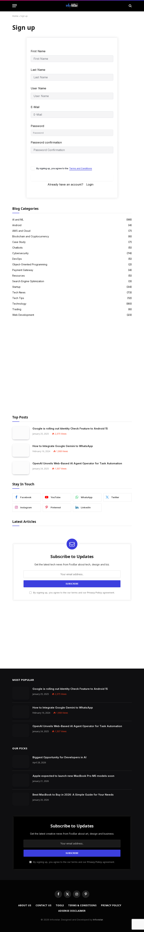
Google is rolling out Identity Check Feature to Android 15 (70, 428)
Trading (16, 309)
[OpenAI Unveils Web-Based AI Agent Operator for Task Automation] (20, 467)
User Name (38, 88)
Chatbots (17, 247)
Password (37, 126)
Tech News (18, 292)
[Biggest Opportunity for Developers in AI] (20, 761)
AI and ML (18, 219)
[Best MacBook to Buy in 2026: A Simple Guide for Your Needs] (20, 799)
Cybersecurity (20, 253)
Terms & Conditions (82, 905)
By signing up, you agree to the (64, 168)
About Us (24, 905)
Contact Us (43, 905)
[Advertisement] (72, 366)
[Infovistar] (72, 5)
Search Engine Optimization (28, 281)
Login (89, 184)
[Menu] (14, 6)
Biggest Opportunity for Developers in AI (59, 757)
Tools (60, 905)
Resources (18, 275)
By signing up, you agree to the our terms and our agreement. (73, 592)
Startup (16, 286)
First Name (38, 51)
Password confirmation (46, 142)
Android (16, 225)
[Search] (130, 6)
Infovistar (98, 919)
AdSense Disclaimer (72, 910)
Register (72, 178)
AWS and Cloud (21, 230)
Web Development (23, 314)
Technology (19, 303)
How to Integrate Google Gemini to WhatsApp (62, 446)
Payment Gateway (22, 270)
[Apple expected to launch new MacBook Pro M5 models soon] (20, 780)
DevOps (17, 258)
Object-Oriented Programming (29, 264)
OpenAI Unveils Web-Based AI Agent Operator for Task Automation (77, 463)
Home (15, 16)
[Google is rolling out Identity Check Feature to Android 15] (20, 432)
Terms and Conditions (80, 168)
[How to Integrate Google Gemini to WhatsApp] (20, 450)
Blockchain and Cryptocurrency (30, 236)
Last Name (38, 69)
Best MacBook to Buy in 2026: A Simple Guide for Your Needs (73, 794)
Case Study (19, 241)
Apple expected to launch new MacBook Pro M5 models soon (73, 776)
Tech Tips (18, 298)
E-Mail (35, 107)
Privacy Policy (94, 592)
